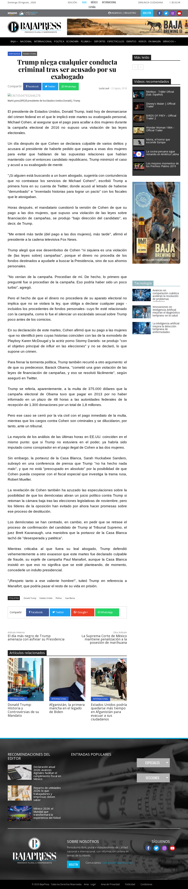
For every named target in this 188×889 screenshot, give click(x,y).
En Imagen (155, 41)
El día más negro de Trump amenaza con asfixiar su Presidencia (36, 637)
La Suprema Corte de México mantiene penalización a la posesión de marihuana (104, 639)
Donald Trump (30, 598)
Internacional (43, 41)
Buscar (175, 2)
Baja (14, 41)
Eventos (131, 41)
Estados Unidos (29, 53)
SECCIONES (152, 777)
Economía (72, 41)
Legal (90, 884)
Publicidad (130, 884)
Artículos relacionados (27, 653)
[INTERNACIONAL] (40, 679)
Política (59, 41)
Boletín (73, 864)
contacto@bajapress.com (117, 862)
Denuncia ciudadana (150, 2)
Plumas (85, 41)
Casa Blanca (70, 598)
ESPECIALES (152, 762)
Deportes (99, 41)
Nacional (26, 41)
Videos (142, 41)
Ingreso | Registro (123, 13)
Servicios (168, 41)
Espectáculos (115, 41)
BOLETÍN (147, 13)
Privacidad (110, 884)
